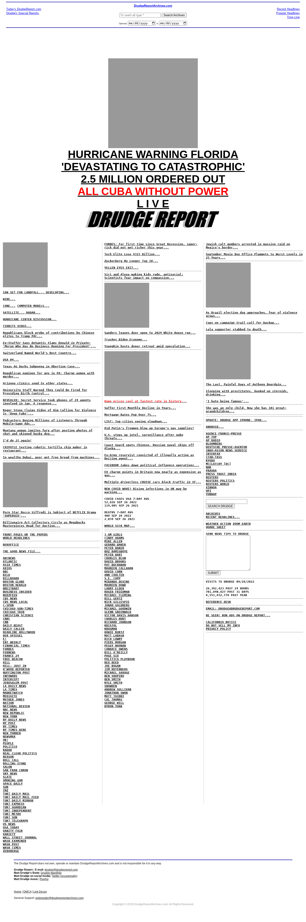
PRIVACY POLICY (218, 628)
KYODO (210, 460)
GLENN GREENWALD (117, 612)
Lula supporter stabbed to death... (236, 329)
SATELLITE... (14, 312)
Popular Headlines (288, 13)
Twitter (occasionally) (64, 876)
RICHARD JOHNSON (117, 622)
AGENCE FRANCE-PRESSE (224, 433)
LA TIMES (10, 689)
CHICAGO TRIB (13, 612)
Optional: (123, 23)
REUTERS (212, 477)
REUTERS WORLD (217, 484)
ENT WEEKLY (12, 642)
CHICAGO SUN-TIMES (18, 608)
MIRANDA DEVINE (116, 581)
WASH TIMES (12, 847)
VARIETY (9, 834)
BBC (5, 571)
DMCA (27, 891)
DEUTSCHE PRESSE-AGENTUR (226, 447)
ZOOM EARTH (242, 523)
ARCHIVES (213, 513)
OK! (5, 740)
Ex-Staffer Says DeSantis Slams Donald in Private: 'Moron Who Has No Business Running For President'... (49, 344)
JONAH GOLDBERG (116, 605)
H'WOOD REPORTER (16, 669)
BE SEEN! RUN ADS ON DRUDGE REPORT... (238, 615)
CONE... (9, 305)
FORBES (8, 649)
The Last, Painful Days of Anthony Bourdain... (246, 384)
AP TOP (211, 437)
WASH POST (11, 844)
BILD (6, 575)
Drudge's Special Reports (22, 13)
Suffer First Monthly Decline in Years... (140, 408)
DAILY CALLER (13, 628)
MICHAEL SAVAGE (116, 672)
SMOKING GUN (13, 780)
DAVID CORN (113, 571)
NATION (8, 703)
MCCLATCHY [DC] (218, 463)
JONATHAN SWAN (116, 692)
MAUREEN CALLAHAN (118, 568)
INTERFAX (213, 453)
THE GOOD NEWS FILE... (22, 551)
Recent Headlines (288, 9)
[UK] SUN (10, 817)
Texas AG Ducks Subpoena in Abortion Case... (41, 366)
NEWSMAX (9, 736)
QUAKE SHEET (216, 527)
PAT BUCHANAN (115, 564)
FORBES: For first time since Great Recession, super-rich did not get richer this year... (151, 245)
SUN (5, 787)
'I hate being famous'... (227, 401)
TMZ (5, 790)
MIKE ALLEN (113, 541)
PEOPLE (8, 743)
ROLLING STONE (14, 763)
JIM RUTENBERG (116, 669)
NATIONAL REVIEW (16, 706)
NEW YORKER (12, 733)
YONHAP (211, 494)
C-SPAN (8, 605)
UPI (208, 490)
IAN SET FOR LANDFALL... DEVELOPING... (36, 292)
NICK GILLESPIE (116, 602)
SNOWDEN (110, 686)
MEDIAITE (10, 696)
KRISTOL (110, 625)
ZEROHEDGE (11, 851)
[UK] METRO (12, 814)
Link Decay (40, 891)
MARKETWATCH (13, 692)
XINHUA (211, 487)
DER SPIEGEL (13, 635)
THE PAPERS (39, 534)
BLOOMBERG (214, 443)
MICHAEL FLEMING (117, 595)
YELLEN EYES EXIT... (121, 267)
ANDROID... (215, 426)
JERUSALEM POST (15, 682)
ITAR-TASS (214, 457)
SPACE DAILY (13, 783)
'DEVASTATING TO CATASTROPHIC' (153, 167)
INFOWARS (10, 676)
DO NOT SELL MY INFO (223, 625)
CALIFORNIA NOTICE (221, 622)
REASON (8, 756)
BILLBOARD (11, 578)
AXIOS (7, 568)
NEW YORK (10, 716)
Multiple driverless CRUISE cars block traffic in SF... (152, 482)
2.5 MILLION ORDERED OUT (153, 179)
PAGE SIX (111, 655)
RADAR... (33, 312)
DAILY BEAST (13, 625)
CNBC (6, 618)
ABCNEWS (9, 558)
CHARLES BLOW (115, 558)
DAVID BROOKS (115, 561)
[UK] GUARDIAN (14, 807)
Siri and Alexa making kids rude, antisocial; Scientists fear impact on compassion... (143, 276)
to (157, 23)
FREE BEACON (13, 659)
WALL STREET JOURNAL (20, 837)
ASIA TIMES (12, 564)
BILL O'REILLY (116, 652)
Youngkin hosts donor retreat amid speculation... (147, 346)
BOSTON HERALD (14, 585)
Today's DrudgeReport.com (23, 9)
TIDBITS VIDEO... (17, 326)
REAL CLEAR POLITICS (20, 753)
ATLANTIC (10, 561)
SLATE (7, 777)
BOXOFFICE (11, 544)
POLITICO (10, 746)
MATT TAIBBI (114, 696)
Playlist (44, 879)
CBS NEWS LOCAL (15, 602)
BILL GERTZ (113, 598)
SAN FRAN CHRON (15, 770)
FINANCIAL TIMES (16, 645)
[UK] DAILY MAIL (16, 793)
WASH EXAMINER (14, 841)
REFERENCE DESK (218, 602)
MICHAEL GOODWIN (117, 608)
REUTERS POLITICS (220, 480)
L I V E (153, 204)
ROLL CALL (11, 760)
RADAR (7, 750)
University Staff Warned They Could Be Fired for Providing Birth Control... (45, 391)
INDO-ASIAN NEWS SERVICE (226, 450)
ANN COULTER (114, 575)
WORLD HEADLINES (16, 538)
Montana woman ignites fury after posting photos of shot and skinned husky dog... (48, 432)
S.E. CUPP (112, 578)
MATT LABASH (114, 635)
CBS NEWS (10, 598)
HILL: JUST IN (14, 665)
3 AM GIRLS (113, 534)
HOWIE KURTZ (114, 632)
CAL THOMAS (113, 699)
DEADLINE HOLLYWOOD (19, 632)
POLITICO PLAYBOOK (119, 659)
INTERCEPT (11, 679)
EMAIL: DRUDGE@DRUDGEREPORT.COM (233, 608)
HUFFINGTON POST (16, 672)
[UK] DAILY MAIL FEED (21, 797)
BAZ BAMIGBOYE (116, 551)
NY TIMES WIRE (14, 729)
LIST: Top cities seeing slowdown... (135, 421)
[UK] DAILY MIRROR (18, 800)
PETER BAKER (114, 548)
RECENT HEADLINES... (223, 517)
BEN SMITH (112, 679)
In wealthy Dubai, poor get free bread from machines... (51, 457)
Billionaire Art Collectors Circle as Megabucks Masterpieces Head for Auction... (44, 524)
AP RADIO (213, 440)
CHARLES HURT (115, 618)
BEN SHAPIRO (114, 676)
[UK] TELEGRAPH (15, 820)
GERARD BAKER (115, 544)
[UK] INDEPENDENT (17, 810)
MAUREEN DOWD (115, 585)
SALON (7, 766)
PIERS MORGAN (115, 642)
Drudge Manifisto (51, 872)
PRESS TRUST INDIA (221, 474)
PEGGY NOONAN (115, 645)
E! (4, 639)
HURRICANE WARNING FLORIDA (153, 154)
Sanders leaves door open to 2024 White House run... (150, 332)
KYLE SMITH (113, 682)
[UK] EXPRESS (13, 804)
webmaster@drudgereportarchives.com (59, 898)
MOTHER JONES (13, 699)
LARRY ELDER (114, 588)
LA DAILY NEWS (14, 686)
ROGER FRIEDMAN (116, 591)
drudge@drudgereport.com (61, 869)
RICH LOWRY (113, 639)
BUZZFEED (10, 595)
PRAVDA (211, 470)
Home (17, 891)
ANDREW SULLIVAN (117, 689)
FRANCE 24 (11, 655)
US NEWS (9, 824)
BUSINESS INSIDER (17, 591)
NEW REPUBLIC (13, 713)
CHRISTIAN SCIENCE (18, 615)
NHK (208, 467)
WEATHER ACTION (218, 523)
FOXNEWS (9, 652)
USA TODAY (11, 827)
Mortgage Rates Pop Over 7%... (130, 414)
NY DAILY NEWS (14, 719)
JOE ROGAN (112, 665)
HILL (6, 662)
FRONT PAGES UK (15, 534)
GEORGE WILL (114, 703)
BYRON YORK (113, 706)
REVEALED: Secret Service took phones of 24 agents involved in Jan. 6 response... (47, 401)
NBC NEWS (10, 709)
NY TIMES (10, 726)
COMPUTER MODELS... (33, 305)
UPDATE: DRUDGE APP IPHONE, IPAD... (236, 420)
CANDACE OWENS (116, 649)
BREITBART (11, 588)
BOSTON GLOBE (13, 581)
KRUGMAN (110, 628)
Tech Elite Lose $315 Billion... (132, 254)
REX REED (111, 662)
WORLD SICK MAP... (119, 525)
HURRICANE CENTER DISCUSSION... (30, 319)
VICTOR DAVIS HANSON (121, 615)
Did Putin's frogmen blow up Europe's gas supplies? (149, 428)
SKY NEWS (10, 773)
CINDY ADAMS (114, 538)
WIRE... (9, 299)
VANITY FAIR (13, 830)
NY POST (9, 723)
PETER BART (113, 554)
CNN (5, 622)
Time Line (293, 17)
